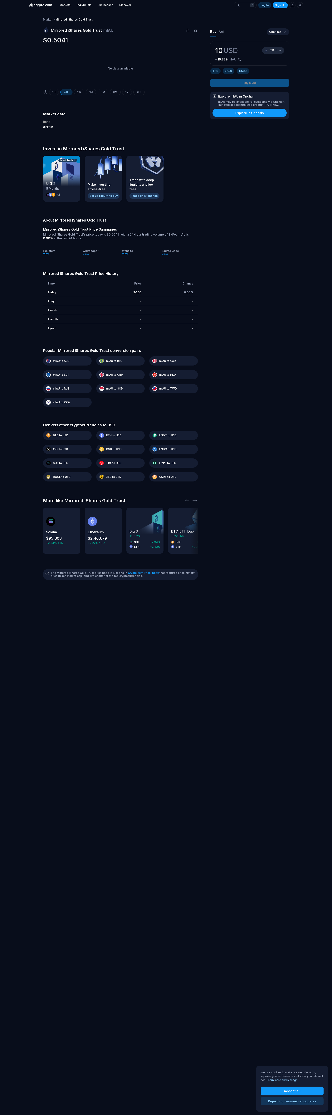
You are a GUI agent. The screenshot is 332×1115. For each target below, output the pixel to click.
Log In (265, 5)
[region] (292, 1089)
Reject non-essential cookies (292, 1101)
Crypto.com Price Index (143, 572)
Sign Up (280, 5)
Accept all (292, 1091)
